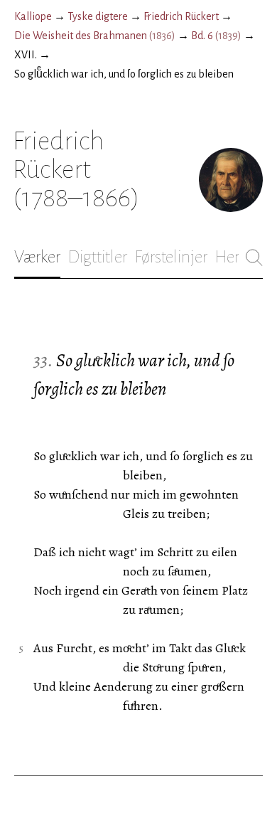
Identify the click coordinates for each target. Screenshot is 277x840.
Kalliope (33, 16)
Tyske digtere (97, 16)
